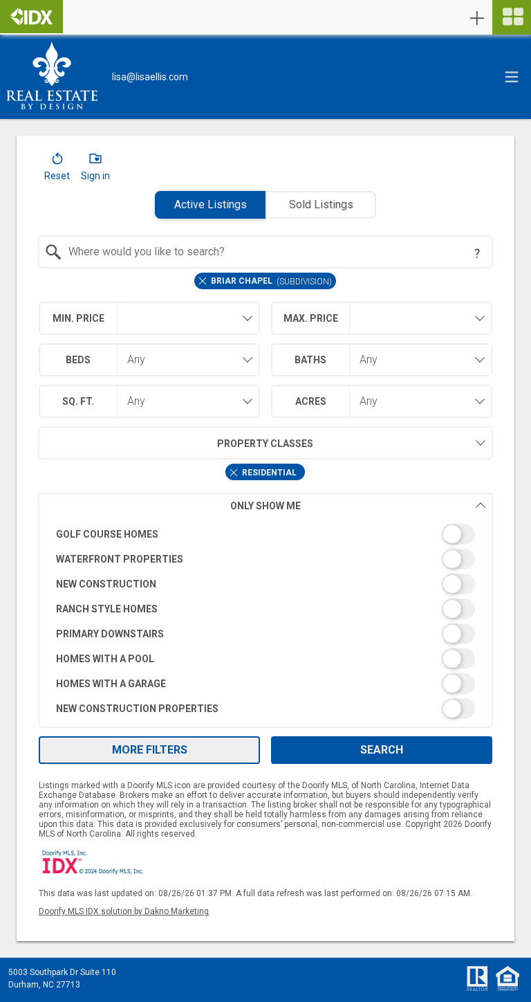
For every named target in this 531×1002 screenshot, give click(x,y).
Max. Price (310, 318)
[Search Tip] (477, 253)
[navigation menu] (511, 17)
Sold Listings (321, 204)
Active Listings (210, 204)
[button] (57, 169)
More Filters (149, 749)
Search (381, 749)
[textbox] (274, 252)
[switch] (265, 534)
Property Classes (265, 443)
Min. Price (78, 318)
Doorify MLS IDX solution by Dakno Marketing (124, 911)
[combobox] (266, 251)
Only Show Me (265, 505)
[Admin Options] (477, 18)
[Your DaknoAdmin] (31, 16)
